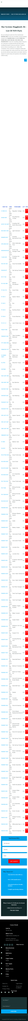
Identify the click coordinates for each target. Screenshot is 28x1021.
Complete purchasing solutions (15, 889)
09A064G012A (5, 250)
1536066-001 (4, 626)
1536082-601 (4, 672)
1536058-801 (4, 606)
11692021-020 (4, 336)
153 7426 (3, 488)
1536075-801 (4, 639)
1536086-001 (4, 718)
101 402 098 (4, 283)
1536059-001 (4, 613)
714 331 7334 (14, 910)
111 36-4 (3, 296)
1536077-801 (4, 652)
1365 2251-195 (4, 428)
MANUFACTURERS (5, 14)
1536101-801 (4, 791)
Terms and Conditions (19, 986)
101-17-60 (3, 277)
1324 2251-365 (5, 375)
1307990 (3, 369)
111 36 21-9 (4, 290)
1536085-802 (4, 705)
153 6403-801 (4, 474)
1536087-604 (4, 745)
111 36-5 (3, 303)
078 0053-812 (4, 244)
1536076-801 (4, 646)
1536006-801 (4, 527)
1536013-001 (4, 547)
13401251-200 (4, 395)
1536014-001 (4, 553)
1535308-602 (4, 507)
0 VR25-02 (4, 211)
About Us (4, 983)
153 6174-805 (4, 468)
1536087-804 (4, 771)
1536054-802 (4, 600)
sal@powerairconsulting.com (14, 908)
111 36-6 (3, 310)
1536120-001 (4, 811)
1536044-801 (4, 573)
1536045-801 (4, 580)
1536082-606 (4, 679)
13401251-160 (4, 389)
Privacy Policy (6, 988)
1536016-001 (4, 567)
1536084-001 (4, 692)
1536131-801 (4, 817)
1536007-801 (4, 540)
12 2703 (3, 362)
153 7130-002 (4, 481)
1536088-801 (4, 778)
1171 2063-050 (5, 343)
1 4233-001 (4, 257)
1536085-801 (4, 699)
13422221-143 (4, 402)
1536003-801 (4, 521)
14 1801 (3, 441)
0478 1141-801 (5, 224)
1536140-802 (4, 830)
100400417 (4, 270)
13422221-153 (4, 408)
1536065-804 (4, 619)
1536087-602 (4, 732)
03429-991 (4, 217)
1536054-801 (4, 593)
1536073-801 (4, 633)
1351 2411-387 (4, 422)
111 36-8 (3, 316)
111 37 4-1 (3, 323)
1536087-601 (4, 725)
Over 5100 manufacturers (14, 879)
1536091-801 (4, 784)
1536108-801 (4, 804)
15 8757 (3, 448)
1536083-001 (4, 685)
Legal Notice (19, 983)
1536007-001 (4, 534)
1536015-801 (4, 560)
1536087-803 (4, 764)
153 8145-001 (4, 501)
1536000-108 (4, 514)
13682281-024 (4, 435)
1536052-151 (4, 586)
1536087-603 (4, 738)
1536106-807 (4, 797)
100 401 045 (4, 263)
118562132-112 (4, 349)
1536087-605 (4, 751)
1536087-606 (4, 758)
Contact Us (5, 986)
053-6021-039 (4, 230)
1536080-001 (4, 659)
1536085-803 (4, 712)
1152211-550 (4, 329)
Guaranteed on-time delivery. (15, 874)
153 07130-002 (5, 455)
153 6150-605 (4, 461)
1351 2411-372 (4, 415)
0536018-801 (4, 237)
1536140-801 (4, 824)
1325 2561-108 (4, 382)
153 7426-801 (4, 494)
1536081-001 (4, 666)
